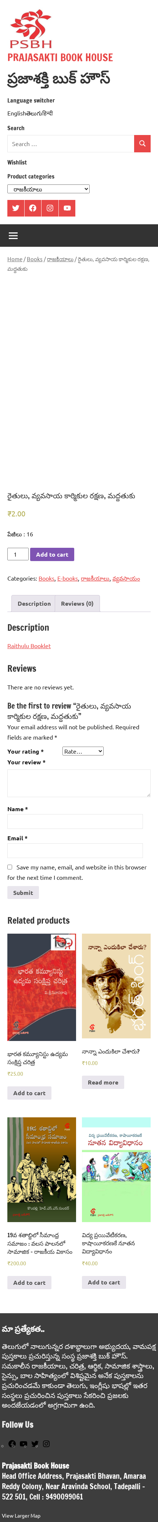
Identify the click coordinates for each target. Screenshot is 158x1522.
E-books (67, 578)
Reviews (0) (77, 603)
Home (14, 258)
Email (17, 838)
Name (17, 809)
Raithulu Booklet (29, 645)
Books (35, 258)
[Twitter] (34, 1446)
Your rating (25, 751)
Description (34, 603)
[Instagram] (46, 1446)
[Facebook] (12, 1446)
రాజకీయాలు (60, 258)
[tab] (34, 603)
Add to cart (52, 554)
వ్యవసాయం (126, 578)
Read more (103, 1082)
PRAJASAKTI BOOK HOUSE (60, 57)
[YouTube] (23, 1446)
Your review (26, 762)
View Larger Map (21, 1515)
